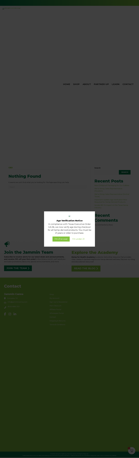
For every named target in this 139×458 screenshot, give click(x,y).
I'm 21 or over (61, 239)
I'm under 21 (78, 239)
